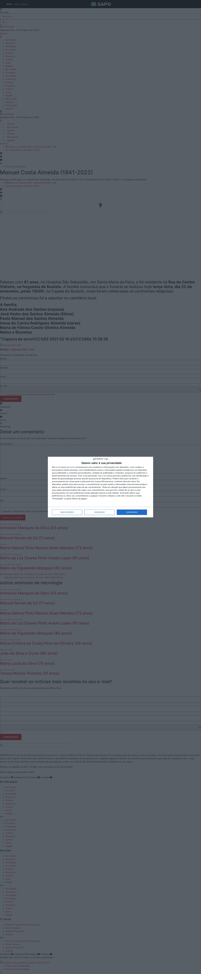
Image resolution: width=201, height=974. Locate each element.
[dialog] (100, 487)
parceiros (71, 467)
